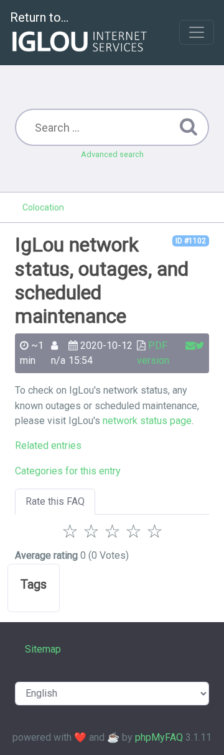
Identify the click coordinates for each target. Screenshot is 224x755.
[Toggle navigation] (196, 32)
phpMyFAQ (159, 737)
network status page (147, 421)
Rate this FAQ (55, 501)
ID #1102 (190, 241)
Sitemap (43, 649)
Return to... (39, 17)
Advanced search (112, 154)
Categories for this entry (68, 471)
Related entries (48, 445)
